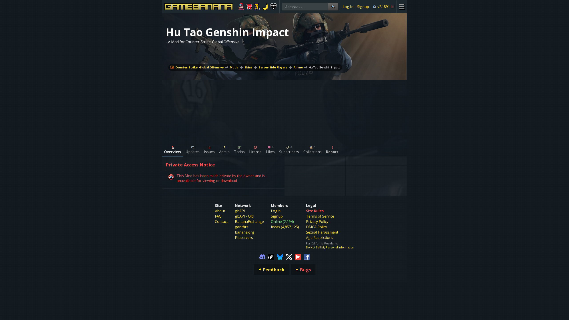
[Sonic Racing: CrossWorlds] (249, 6)
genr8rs (241, 226)
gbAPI (240, 210)
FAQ (218, 216)
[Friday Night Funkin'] (241, 6)
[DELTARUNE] (273, 6)
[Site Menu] (401, 6)
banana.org (244, 232)
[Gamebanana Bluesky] (280, 256)
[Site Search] (333, 6)
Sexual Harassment (322, 232)
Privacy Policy (317, 221)
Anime (298, 67)
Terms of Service (320, 216)
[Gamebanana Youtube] (297, 256)
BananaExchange (249, 221)
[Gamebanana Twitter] (289, 256)
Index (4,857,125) (285, 226)
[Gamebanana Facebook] (306, 256)
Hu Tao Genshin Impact (324, 67)
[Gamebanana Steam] (271, 256)
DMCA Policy (316, 226)
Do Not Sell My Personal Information (330, 247)
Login (275, 210)
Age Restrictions (319, 237)
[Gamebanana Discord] (262, 256)
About (220, 210)
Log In (348, 6)
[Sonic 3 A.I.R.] (257, 6)
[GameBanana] (265, 6)
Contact (221, 221)
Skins (248, 67)
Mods (234, 67)
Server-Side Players (273, 67)
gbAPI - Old (244, 216)
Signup (363, 6)
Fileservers (244, 237)
